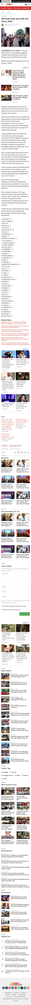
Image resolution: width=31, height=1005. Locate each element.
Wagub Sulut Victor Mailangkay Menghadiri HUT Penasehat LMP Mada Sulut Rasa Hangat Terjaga (20, 752)
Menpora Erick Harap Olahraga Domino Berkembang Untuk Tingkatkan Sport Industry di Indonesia (14, 339)
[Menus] (2, 4)
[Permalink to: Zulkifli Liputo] (2, 25)
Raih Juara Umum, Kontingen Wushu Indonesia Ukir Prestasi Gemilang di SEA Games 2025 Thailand (15, 334)
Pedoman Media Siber (19, 996)
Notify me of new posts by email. (11, 609)
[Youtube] (15, 987)
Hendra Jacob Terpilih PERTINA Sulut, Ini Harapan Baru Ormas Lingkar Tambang (14, 326)
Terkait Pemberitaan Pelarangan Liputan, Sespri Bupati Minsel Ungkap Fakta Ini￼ (16, 965)
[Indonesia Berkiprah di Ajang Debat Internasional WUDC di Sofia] (5, 898)
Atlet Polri (4, 446)
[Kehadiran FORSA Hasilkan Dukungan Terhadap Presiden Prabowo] (23, 820)
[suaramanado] (8, 4)
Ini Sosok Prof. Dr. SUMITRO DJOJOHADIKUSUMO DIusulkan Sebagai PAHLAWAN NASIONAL (14, 856)
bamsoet (13, 772)
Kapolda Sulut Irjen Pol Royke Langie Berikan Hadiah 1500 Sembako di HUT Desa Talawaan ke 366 (20, 691)
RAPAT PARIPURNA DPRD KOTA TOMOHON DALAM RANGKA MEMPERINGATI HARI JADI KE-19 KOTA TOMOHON (16, 947)
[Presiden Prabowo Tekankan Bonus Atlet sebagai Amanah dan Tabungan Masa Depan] (8, 479)
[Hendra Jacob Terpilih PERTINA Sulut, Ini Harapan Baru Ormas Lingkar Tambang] (23, 463)
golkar (18, 775)
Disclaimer (9, 996)
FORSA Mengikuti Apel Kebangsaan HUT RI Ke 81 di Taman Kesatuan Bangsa (18, 698)
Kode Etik (13, 994)
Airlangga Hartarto (8, 775)
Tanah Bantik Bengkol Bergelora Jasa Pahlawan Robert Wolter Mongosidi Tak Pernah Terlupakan (20, 721)
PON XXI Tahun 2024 (15, 446)
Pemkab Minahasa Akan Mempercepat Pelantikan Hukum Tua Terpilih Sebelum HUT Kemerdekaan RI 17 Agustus (20, 760)
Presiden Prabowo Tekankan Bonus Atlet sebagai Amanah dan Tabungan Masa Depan (14, 330)
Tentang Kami (8, 992)
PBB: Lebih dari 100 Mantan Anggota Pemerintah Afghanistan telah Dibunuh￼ (16, 959)
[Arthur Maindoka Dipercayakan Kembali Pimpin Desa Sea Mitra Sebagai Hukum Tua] (8, 835)
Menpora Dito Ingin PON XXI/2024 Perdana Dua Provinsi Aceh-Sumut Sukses (22, 422)
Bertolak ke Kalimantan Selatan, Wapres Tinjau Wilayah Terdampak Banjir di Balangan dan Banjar (15, 885)
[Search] (29, 4)
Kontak (7, 994)
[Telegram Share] (25, 452)
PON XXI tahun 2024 (16, 24)
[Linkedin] (12, 987)
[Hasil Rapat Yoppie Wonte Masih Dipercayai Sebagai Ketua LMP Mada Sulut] (5, 737)
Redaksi (16, 992)
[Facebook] (3, 987)
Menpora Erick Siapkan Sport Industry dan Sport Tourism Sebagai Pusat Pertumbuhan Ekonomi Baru (15, 343)
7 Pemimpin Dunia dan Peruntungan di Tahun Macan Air (17, 971)
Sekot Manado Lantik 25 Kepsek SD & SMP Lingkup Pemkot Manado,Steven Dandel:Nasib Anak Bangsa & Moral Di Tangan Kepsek (20, 675)
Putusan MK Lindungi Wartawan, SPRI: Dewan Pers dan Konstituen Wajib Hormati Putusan (15, 862)
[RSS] (28, 987)
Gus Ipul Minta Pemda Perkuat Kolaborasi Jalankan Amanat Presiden (15, 867)
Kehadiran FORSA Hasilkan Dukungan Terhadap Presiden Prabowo (22, 827)
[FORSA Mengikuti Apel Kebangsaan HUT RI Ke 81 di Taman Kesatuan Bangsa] (5, 699)
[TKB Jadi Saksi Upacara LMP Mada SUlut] (5, 707)
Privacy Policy (22, 994)
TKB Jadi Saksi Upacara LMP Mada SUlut (19, 706)
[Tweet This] (18, 452)
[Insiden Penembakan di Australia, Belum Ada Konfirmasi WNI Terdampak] (5, 921)
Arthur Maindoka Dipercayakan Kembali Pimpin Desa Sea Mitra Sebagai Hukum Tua (7, 842)
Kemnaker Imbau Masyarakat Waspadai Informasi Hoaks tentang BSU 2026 (15, 880)
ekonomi (25, 775)
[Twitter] (6, 987)
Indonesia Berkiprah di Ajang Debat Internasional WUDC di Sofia (19, 897)
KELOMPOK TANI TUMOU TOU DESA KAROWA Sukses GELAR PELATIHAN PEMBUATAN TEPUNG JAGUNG (19, 683)
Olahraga (3, 16)
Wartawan (23, 992)
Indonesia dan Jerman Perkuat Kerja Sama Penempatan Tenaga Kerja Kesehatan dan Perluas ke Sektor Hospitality (20, 928)
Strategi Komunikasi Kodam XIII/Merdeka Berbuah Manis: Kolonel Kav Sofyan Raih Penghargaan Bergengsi (23, 842)
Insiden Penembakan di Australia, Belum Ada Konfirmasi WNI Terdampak (20, 920)
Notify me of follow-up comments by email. (14, 606)
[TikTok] (22, 988)
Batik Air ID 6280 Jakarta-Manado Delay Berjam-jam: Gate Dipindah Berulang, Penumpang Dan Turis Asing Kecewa (20, 714)
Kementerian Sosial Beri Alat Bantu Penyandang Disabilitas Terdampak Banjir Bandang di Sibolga (19, 913)
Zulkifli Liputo (8, 24)
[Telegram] (25, 988)
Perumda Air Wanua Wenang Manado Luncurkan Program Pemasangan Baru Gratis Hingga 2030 (16, 941)
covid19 (5, 778)
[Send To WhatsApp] (28, 452)
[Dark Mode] (26, 4)
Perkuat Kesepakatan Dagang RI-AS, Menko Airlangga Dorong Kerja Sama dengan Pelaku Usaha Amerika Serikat (20, 905)
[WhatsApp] (18, 987)
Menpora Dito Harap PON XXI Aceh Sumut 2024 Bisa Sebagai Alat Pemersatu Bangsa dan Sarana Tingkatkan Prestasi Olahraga (7, 424)
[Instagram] (9, 987)
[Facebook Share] (15, 452)
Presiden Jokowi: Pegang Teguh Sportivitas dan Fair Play (7, 435)
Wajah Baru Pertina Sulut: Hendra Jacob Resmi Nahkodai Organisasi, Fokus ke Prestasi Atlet (14, 322)
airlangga (5, 772)
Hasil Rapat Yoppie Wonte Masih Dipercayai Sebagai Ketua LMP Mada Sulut (19, 737)
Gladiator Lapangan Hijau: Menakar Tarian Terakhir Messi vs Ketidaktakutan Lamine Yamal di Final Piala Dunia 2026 (20, 729)
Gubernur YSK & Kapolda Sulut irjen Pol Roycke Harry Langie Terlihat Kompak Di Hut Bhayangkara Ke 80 (19, 744)
